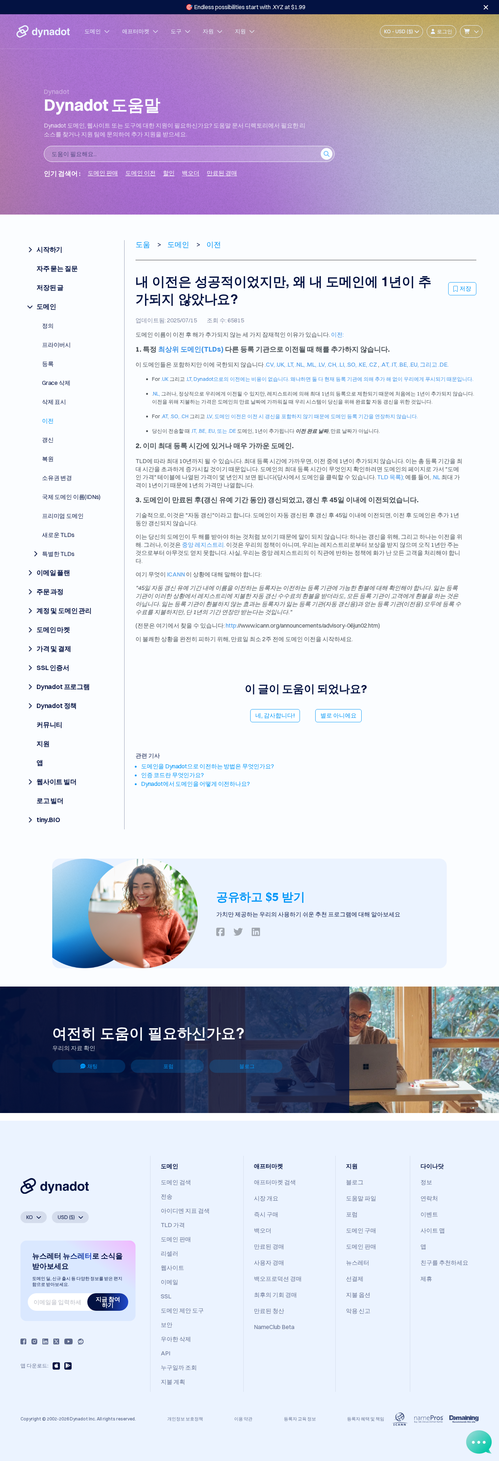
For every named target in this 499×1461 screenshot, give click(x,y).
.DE (232, 431)
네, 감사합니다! (275, 715)
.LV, (322, 364)
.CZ (372, 364)
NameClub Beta (274, 1327)
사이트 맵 (432, 1230)
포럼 (168, 1066)
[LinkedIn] (45, 1341)
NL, (156, 393)
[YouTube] (68, 1341)
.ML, (311, 364)
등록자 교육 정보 (300, 1419)
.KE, (363, 364)
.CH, (332, 364)
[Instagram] (34, 1341)
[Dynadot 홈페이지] (43, 31)
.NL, (300, 364)
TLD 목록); (390, 477)
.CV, (270, 364)
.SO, (352, 364)
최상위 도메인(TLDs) (191, 349)
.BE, (403, 364)
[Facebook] (23, 1341)
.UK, (281, 364)
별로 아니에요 (338, 715)
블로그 (247, 1066)
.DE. (443, 364)
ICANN (176, 574)
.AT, (385, 364)
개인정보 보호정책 (185, 1419)
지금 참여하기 (108, 1302)
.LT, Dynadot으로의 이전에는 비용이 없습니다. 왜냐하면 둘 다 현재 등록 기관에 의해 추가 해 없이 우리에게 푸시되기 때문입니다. (329, 379)
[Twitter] (56, 1341)
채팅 (92, 1066)
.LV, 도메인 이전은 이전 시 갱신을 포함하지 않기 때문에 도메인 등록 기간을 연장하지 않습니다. (312, 416)
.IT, (394, 364)
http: (231, 625)
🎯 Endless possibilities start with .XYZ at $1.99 (245, 7)
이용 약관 (243, 1419)
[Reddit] (81, 1341)
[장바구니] (471, 31)
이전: (337, 334)
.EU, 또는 (217, 431)
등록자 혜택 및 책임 (365, 1419)
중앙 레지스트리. (203, 544)
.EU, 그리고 (423, 364)
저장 (465, 288)
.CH (184, 416)
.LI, (342, 364)
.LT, (290, 364)
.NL (436, 477)
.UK (164, 379)
